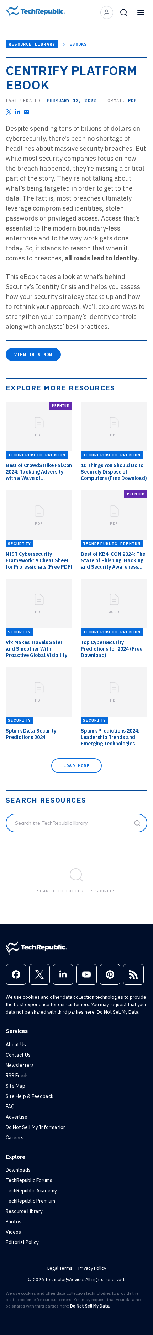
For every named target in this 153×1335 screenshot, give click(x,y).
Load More (76, 765)
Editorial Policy (22, 1242)
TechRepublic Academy (31, 1190)
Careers (14, 1137)
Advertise (16, 1117)
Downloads (18, 1170)
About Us (16, 1044)
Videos (13, 1232)
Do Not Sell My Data (117, 1012)
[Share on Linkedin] (18, 112)
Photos (13, 1221)
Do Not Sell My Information (36, 1127)
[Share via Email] (26, 112)
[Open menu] (140, 12)
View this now (33, 354)
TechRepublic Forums (29, 1180)
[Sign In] (106, 12)
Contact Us (18, 1055)
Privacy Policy (92, 1268)
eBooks (78, 44)
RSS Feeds (17, 1075)
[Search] (123, 12)
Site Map (15, 1086)
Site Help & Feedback (29, 1096)
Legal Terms (60, 1268)
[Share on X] (9, 112)
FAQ (10, 1106)
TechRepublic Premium (30, 1201)
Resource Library (32, 44)
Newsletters (20, 1065)
